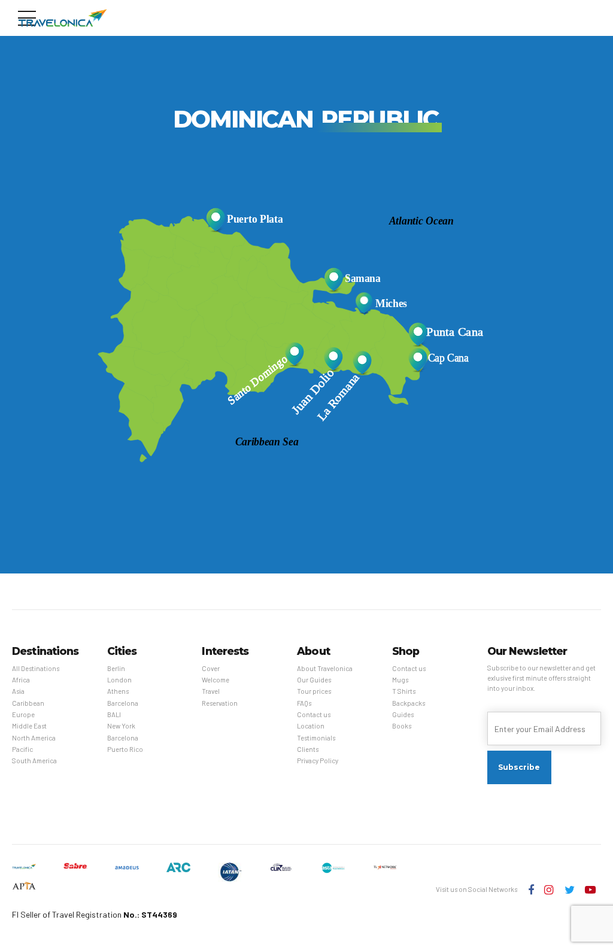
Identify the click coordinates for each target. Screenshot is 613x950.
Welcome (215, 680)
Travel (211, 691)
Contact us (313, 714)
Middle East (29, 726)
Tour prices (314, 691)
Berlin (116, 668)
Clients (307, 749)
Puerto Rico (125, 749)
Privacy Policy (317, 760)
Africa (21, 680)
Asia (18, 691)
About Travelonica (325, 668)
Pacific (22, 749)
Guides (403, 714)
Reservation (220, 703)
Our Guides (314, 680)
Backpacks (408, 703)
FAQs (304, 703)
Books (401, 726)
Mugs (400, 680)
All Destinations (35, 668)
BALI (114, 714)
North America (34, 738)
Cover (211, 668)
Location (310, 726)
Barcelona (122, 703)
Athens (118, 691)
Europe (23, 714)
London (119, 680)
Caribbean (28, 703)
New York (121, 726)
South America (34, 760)
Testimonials (316, 738)
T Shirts (403, 691)
